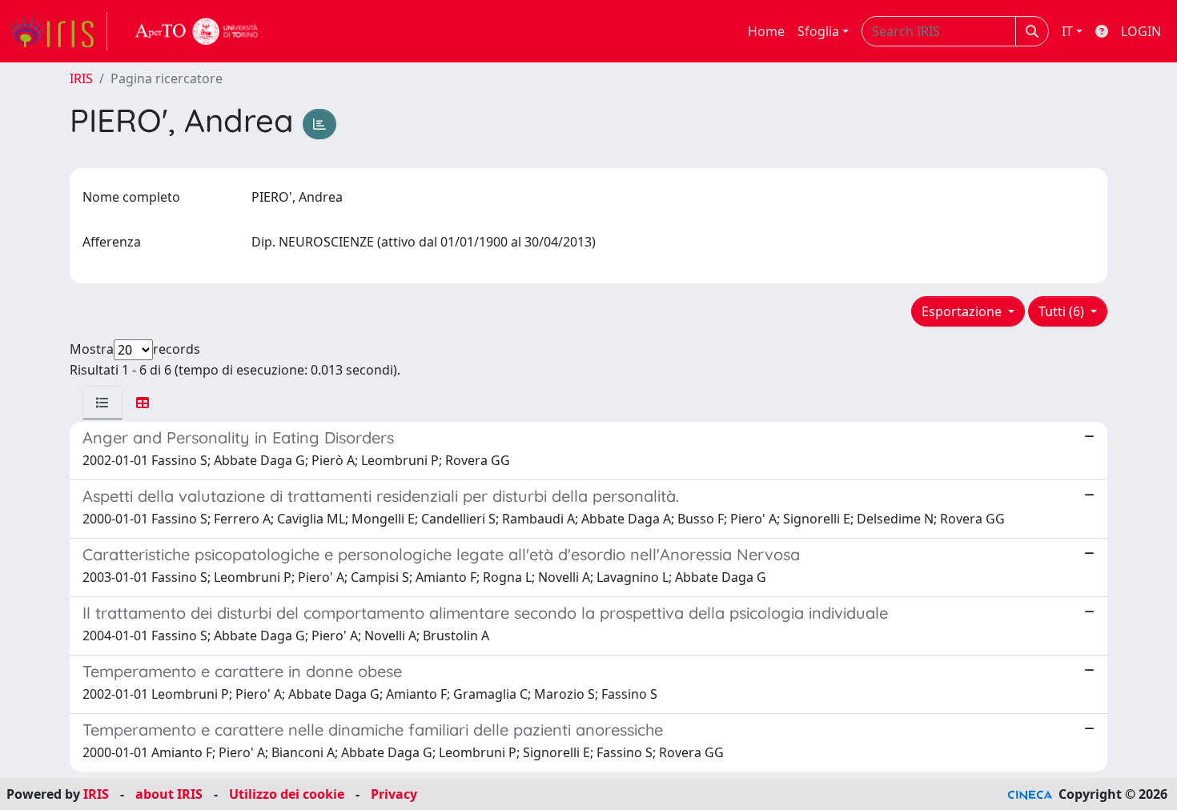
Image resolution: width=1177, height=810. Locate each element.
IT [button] (1067, 31)
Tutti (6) (1062, 311)
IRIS (81, 78)
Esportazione (963, 311)
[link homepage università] (197, 31)
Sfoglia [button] (818, 31)
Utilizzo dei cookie (286, 794)
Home (766, 31)
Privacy (394, 794)
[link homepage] (58, 31)
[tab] (102, 402)
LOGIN (1141, 31)
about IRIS (169, 794)
